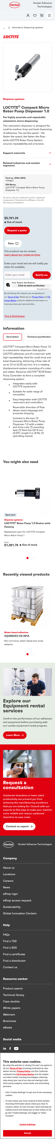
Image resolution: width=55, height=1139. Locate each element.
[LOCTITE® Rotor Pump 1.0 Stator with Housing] (27, 511)
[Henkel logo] (14, 5)
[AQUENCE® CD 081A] (27, 615)
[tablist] (27, 558)
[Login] (28, 15)
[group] (27, 67)
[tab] (12, 337)
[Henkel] (8, 844)
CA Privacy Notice (25, 1074)
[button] (14, 316)
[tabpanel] (27, 393)
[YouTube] (16, 1048)
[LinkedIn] (4, 1048)
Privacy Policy (38, 297)
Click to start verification (31, 286)
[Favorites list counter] (34, 15)
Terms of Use (13, 297)
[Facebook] (10, 1048)
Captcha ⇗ (44, 289)
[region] (27, 1096)
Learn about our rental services (22, 255)
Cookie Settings (28, 1125)
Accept (27, 1133)
